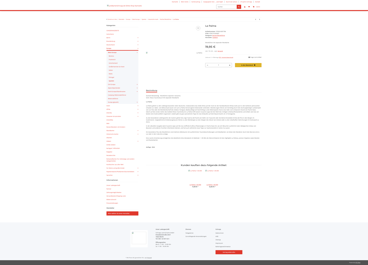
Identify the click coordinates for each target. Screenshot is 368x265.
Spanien (111, 81)
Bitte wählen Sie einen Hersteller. (119, 213)
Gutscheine (110, 34)
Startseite (175, 2)
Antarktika (109, 120)
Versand (220, 51)
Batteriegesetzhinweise (223, 246)
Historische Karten (112, 134)
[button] (245, 6)
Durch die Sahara (231, 2)
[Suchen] (239, 7)
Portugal (111, 77)
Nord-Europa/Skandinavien (116, 91)
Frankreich (112, 59)
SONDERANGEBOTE (112, 30)
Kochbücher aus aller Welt (114, 164)
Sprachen (109, 175)
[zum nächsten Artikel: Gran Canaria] (260, 19)
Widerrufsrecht (111, 199)
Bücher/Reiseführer (218, 35)
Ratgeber (109, 152)
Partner (108, 189)
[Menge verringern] (207, 65)
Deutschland (110, 45)
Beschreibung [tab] (151, 90)
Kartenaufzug (195, 2)
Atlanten (109, 138)
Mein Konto (184, 2)
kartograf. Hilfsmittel (113, 148)
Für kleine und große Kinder (115, 168)
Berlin (108, 38)
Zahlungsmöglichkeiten (113, 192)
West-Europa (112, 52)
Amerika (109, 113)
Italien (111, 70)
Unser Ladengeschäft (113, 185)
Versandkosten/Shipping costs (116, 196)
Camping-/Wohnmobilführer (117, 95)
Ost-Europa (111, 84)
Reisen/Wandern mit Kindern (115, 127)
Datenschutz (220, 233)
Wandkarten (110, 130)
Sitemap (218, 240)
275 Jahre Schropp (246, 2)
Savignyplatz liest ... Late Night (213, 2)
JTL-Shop (358, 262)
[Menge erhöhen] (230, 65)
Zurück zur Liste (112, 19)
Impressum (219, 243)
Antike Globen (110, 145)
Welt (107, 123)
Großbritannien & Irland (116, 67)
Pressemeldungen (112, 203)
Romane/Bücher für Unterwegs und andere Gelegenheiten (120, 160)
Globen (108, 141)
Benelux (111, 56)
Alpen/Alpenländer (114, 88)
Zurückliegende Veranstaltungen (196, 236)
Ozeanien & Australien (113, 116)
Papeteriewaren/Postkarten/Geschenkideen (120, 172)
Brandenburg (110, 41)
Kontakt (257, 2)
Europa (108, 48)
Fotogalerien (189, 233)
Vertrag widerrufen (229, 252)
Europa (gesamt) (113, 102)
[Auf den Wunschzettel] (198, 28)
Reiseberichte (110, 155)
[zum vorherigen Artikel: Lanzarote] (256, 19)
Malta (110, 74)
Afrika (108, 109)
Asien (108, 106)
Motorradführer (113, 98)
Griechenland (113, 63)
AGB (217, 236)
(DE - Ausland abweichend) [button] (226, 57)
